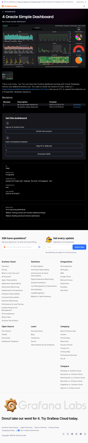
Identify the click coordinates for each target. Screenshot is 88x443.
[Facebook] (63, 434)
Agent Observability (9, 280)
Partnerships (65, 338)
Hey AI (62, 358)
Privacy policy (71, 252)
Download (77, 104)
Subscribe (79, 247)
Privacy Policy (36, 2)
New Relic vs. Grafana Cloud (71, 381)
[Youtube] (80, 434)
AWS (62, 273)
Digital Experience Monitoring (42, 279)
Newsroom (64, 341)
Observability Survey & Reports (43, 345)
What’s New (6, 317)
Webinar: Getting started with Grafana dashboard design (25, 213)
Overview (5, 266)
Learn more (80, 2)
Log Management (37, 293)
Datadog (63, 287)
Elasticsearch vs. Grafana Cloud (72, 378)
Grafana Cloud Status (10, 320)
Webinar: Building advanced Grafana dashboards (23, 216)
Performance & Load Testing (12, 304)
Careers (63, 334)
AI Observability (37, 266)
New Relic (64, 290)
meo (7, 187)
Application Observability (11, 283)
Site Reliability (36, 289)
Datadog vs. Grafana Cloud (70, 371)
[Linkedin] (72, 434)
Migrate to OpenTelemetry (41, 296)
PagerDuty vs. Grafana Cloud (71, 384)
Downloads (6, 338)
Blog (32, 334)
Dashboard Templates (10, 341)
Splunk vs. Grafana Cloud (70, 388)
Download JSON (44, 154)
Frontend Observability (10, 297)
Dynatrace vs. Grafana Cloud (71, 374)
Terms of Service (23, 2)
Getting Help (65, 352)
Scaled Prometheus (38, 283)
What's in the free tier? (10, 273)
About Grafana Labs (68, 331)
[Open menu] (84, 6)
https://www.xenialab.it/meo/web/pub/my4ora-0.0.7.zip (25, 89)
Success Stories (66, 345)
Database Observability (11, 294)
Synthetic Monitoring (10, 301)
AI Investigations (8, 314)
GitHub (4, 334)
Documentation (37, 331)
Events (33, 341)
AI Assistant (6, 276)
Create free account (44, 131)
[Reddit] (85, 434)
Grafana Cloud (57, 418)
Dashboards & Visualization (12, 290)
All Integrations (66, 266)
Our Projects (6, 331)
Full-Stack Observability (40, 270)
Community (35, 338)
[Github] (76, 434)
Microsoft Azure (66, 280)
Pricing (4, 270)
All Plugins (64, 270)
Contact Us (64, 348)
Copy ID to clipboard (44, 146)
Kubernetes (64, 283)
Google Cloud (65, 276)
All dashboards (10, 12)
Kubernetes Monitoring (10, 287)
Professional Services (68, 355)
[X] (68, 434)
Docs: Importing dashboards (15, 209)
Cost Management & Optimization (44, 286)
